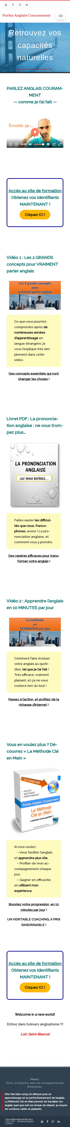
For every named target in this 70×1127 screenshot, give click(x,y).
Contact (9, 1123)
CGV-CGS (10, 1121)
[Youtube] (6, 5)
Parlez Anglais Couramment (26, 15)
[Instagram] (19, 5)
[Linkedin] (26, 5)
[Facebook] (13, 5)
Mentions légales (25, 1121)
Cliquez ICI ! (35, 215)
